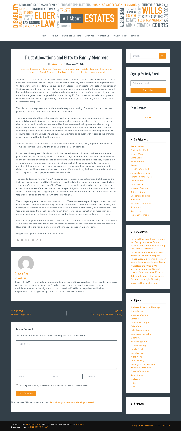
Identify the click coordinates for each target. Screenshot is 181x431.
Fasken (134, 165)
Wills (133, 386)
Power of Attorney (140, 371)
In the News (136, 357)
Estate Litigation (139, 341)
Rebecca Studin (138, 192)
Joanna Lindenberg (140, 173)
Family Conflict (138, 349)
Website (22, 278)
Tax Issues (63, 72)
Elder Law (135, 338)
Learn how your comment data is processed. (72, 402)
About (55, 36)
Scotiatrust (136, 207)
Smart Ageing (137, 375)
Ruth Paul (135, 199)
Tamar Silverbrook (140, 215)
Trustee (74, 72)
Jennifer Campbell (140, 169)
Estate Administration (141, 334)
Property (33, 72)
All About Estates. (33, 424)
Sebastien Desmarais (141, 203)
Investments (106, 69)
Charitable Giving (139, 315)
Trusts (84, 72)
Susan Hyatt (136, 211)
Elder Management (140, 330)
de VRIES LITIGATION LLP (37, 427)
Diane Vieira (137, 158)
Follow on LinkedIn (162, 426)
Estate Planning (90, 69)
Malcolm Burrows (139, 188)
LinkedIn (135, 36)
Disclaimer (148, 426)
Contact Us (103, 36)
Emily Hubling (137, 161)
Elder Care (136, 326)
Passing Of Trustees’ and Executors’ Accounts (143, 366)
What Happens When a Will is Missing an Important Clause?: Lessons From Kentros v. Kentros (147, 269)
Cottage (135, 319)
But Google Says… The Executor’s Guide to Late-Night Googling (147, 278)
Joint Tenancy (137, 360)
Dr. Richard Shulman (141, 196)
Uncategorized (97, 72)
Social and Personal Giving (144, 283)
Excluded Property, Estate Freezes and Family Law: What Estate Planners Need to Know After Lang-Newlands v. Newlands (148, 244)
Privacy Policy (120, 36)
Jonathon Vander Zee (141, 177)
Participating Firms (71, 36)
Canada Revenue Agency (66, 69)
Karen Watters (138, 184)
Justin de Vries (138, 180)
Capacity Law (137, 311)
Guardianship (137, 353)
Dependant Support (141, 322)
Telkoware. (79, 424)
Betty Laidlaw (137, 146)
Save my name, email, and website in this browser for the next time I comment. (54, 385)
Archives (89, 36)
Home (44, 36)
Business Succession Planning (36, 69)
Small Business (47, 72)
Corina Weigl (137, 154)
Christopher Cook (139, 150)
